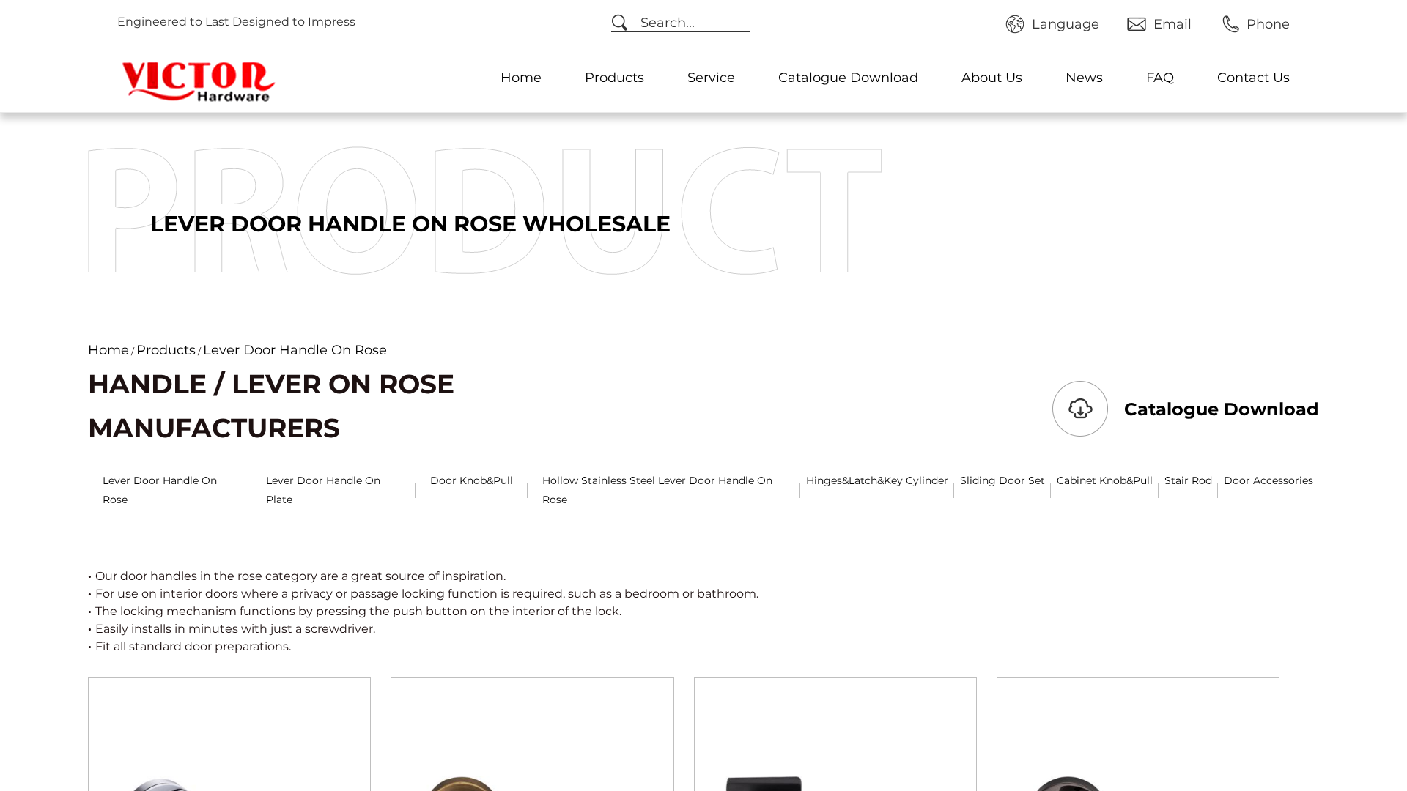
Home (521, 77)
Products (614, 77)
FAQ (1160, 77)
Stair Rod (1188, 480)
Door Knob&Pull (471, 480)
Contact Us (1253, 77)
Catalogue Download (848, 77)
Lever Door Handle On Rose (160, 489)
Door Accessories (1268, 480)
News (1084, 77)
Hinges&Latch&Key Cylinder (877, 480)
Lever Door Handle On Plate (323, 489)
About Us (991, 77)
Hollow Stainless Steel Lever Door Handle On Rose (657, 489)
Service (711, 77)
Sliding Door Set (1002, 480)
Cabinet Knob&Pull (1105, 480)
